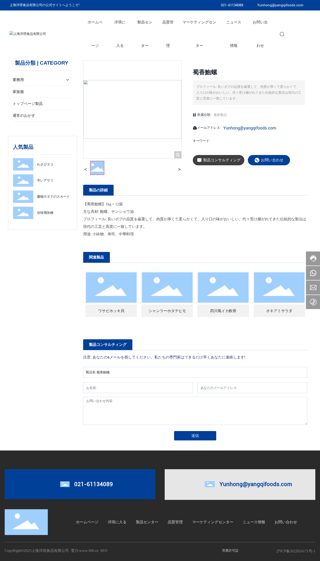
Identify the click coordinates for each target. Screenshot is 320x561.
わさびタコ (45, 164)
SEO (104, 551)
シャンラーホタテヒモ (167, 311)
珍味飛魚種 (45, 212)
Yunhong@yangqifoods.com (280, 5)
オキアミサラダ (279, 311)
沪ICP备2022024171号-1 (295, 551)
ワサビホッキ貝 (111, 311)
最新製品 (220, 115)
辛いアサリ (45, 180)
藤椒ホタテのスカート (53, 196)
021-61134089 (232, 5)
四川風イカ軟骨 (223, 311)
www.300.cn (88, 551)
